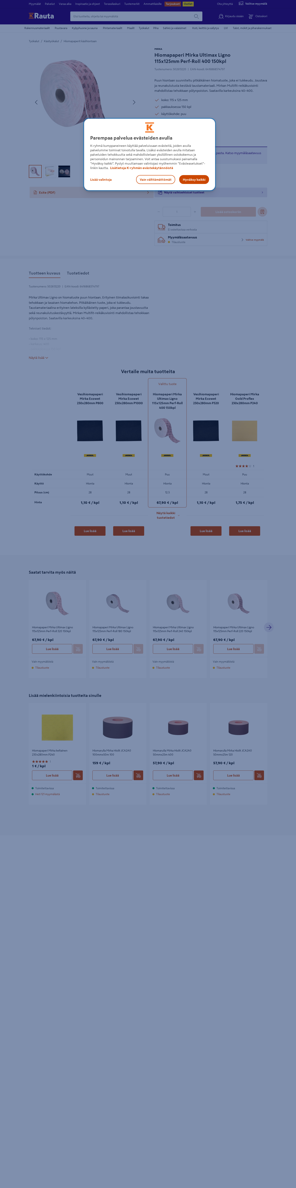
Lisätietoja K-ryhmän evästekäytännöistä (141, 167)
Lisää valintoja (101, 179)
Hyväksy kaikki (194, 179)
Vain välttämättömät (156, 179)
